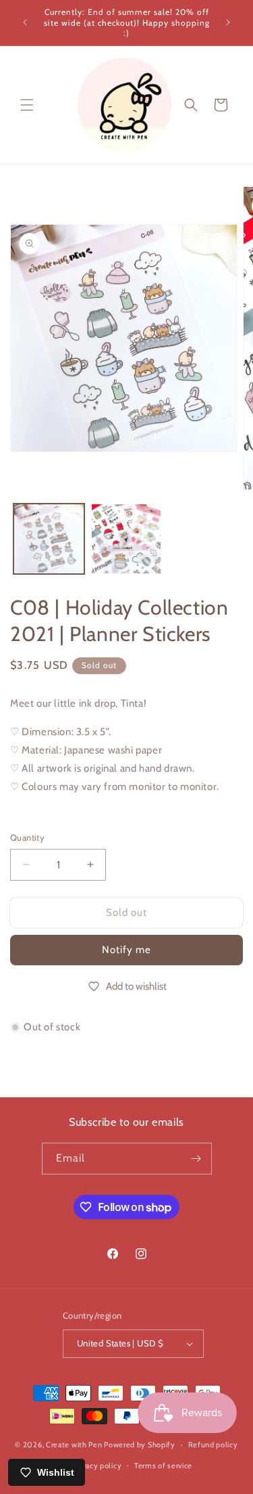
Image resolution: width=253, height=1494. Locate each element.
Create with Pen (75, 1444)
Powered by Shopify (139, 1444)
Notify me (126, 950)
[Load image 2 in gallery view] (126, 539)
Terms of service (163, 1465)
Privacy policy (97, 1465)
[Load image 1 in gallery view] (48, 539)
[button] (27, 105)
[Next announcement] (228, 22)
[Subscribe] (196, 1158)
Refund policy (213, 1444)
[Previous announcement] (25, 22)
